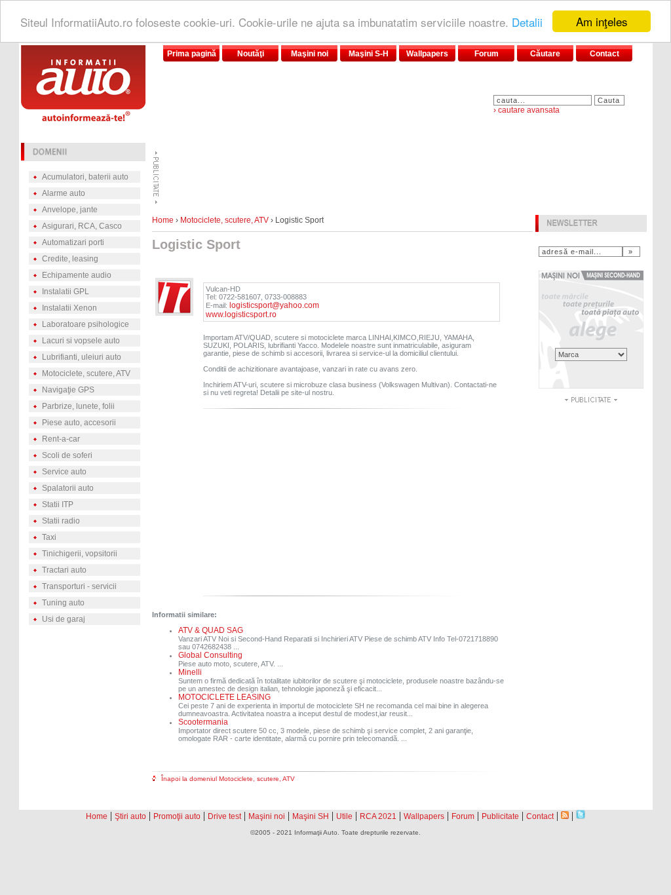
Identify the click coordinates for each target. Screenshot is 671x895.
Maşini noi (309, 53)
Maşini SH (310, 816)
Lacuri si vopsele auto (81, 340)
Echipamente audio (76, 275)
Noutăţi (250, 53)
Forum (486, 53)
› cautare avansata (526, 110)
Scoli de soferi (67, 455)
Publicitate (500, 816)
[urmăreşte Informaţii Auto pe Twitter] (580, 815)
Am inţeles (602, 21)
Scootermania (203, 722)
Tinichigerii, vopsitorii (79, 553)
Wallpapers (427, 53)
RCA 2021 (378, 816)
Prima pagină (191, 53)
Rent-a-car (61, 439)
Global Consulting (210, 655)
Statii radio (61, 520)
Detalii (527, 22)
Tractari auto (64, 570)
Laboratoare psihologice (85, 324)
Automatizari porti (73, 242)
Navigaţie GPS (68, 389)
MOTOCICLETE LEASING (224, 697)
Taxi (49, 537)
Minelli (190, 672)
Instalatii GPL (65, 291)
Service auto (64, 471)
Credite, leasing (70, 258)
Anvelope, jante (70, 209)
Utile (344, 816)
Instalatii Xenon (69, 308)
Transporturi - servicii (79, 586)
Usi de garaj (63, 619)
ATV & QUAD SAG (210, 630)
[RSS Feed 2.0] (565, 815)
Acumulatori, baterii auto (85, 176)
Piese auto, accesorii (79, 422)
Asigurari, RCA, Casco (82, 226)
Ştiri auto (130, 816)
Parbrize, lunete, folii (78, 406)
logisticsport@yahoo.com (274, 305)
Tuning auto (63, 602)
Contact (604, 53)
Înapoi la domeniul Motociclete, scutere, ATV (228, 778)
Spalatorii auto (68, 488)
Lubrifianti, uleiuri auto (81, 357)
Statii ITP (57, 504)
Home (163, 220)
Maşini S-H (369, 53)
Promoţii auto (177, 816)
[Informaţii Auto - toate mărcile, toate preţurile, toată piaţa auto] (83, 117)
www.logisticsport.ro (241, 314)
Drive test (224, 816)
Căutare (545, 53)
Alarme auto (63, 193)
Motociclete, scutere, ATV (86, 373)
